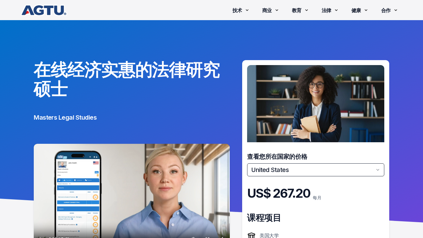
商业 (267, 10)
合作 (386, 10)
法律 (326, 10)
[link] (44, 10)
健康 (356, 10)
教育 (297, 10)
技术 (237, 10)
